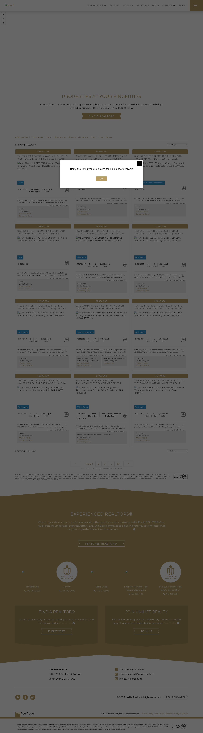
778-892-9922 (83, 212)
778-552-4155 (137, 594)
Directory (56, 631)
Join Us (146, 631)
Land (49, 137)
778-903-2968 (141, 438)
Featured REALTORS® (101, 543)
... (111, 464)
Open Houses (105, 137)
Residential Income (78, 137)
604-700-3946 (25, 213)
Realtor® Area (175, 697)
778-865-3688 (33, 591)
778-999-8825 (83, 439)
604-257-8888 (83, 363)
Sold (93, 137)
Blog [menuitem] (155, 5)
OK (101, 179)
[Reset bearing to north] (3, 23)
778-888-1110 (109, 363)
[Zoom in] (3, 14)
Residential (60, 137)
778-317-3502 (102, 591)
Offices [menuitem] (167, 5)
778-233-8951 (171, 594)
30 (118, 464)
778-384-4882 (83, 288)
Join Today (170, 623)
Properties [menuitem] (95, 5)
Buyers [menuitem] (114, 5)
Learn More (125, 529)
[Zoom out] (3, 19)
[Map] (101, 45)
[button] (101, 116)
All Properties (21, 137)
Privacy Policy (147, 714)
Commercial (37, 137)
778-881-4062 (24, 438)
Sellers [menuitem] (128, 5)
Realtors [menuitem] (142, 5)
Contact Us (65, 623)
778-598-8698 (68, 591)
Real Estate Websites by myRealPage (171, 714)
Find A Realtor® (101, 116)
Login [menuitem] (183, 5)
